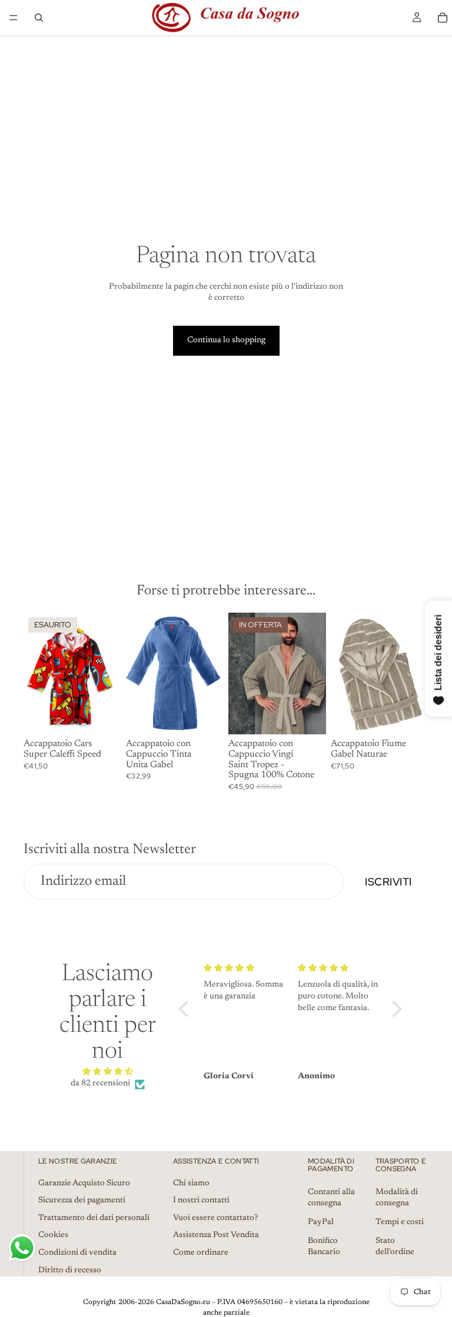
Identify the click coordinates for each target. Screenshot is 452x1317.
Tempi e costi (399, 1222)
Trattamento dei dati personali (93, 1218)
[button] (186, 1009)
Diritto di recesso (69, 1270)
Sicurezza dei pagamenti (81, 1200)
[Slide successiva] (211, 674)
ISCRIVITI (388, 881)
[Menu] (13, 17)
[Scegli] (205, 716)
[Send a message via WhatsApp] (22, 1248)
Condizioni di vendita (77, 1253)
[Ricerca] (39, 18)
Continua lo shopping (226, 340)
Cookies (53, 1235)
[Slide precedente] (139, 674)
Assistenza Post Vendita (216, 1235)
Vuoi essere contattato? (215, 1218)
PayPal (321, 1222)
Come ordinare (200, 1253)
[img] (107, 1072)
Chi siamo (191, 1183)
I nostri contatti (201, 1200)
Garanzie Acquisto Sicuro (84, 1183)
